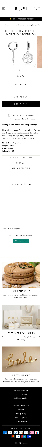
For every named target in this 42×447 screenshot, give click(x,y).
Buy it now (21, 104)
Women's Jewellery (21, 390)
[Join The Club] (21, 275)
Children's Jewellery (20, 398)
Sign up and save (20, 428)
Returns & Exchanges (21, 405)
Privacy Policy (21, 413)
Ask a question (21, 168)
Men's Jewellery (21, 394)
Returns (21, 163)
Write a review (21, 241)
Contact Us (21, 409)
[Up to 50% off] (21, 359)
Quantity (21, 85)
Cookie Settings (21, 421)
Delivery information (21, 158)
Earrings (8, 25)
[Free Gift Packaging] (21, 317)
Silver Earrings (18, 25)
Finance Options (21, 417)
